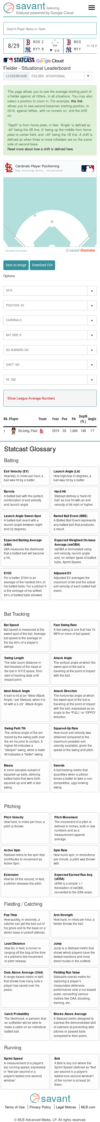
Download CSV (42, 265)
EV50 (8, 573)
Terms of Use (15, 1106)
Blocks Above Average (70, 1014)
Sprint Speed (13, 1058)
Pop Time (10, 915)
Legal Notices (66, 1106)
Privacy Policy (40, 1106)
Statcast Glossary (30, 448)
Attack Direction (65, 691)
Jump (58, 943)
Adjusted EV (62, 573)
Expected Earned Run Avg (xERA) (73, 876)
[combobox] (50, 28)
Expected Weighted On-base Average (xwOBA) (75, 542)
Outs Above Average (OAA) (23, 972)
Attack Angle (63, 658)
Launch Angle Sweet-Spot (22, 516)
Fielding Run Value (67, 972)
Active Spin (12, 850)
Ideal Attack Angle (17, 691)
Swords (59, 765)
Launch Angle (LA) (67, 471)
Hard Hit (60, 491)
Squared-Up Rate (66, 728)
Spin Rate (60, 850)
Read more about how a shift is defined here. (40, 148)
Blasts (8, 765)
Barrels (9, 491)
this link (77, 100)
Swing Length (14, 658)
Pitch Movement (66, 817)
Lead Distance (14, 943)
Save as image (16, 265)
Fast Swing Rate (65, 625)
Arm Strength (63, 915)
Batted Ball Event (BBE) (70, 516)
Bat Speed (11, 625)
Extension (11, 874)
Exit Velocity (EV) (16, 471)
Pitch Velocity (14, 817)
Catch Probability (16, 1014)
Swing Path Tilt (15, 728)
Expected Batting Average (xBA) (23, 542)
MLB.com (88, 1106)
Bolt (57, 1058)
